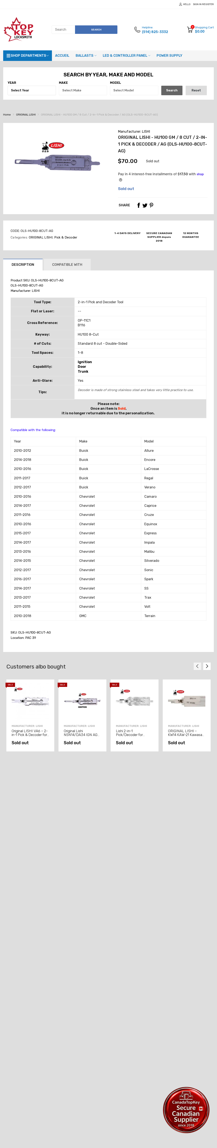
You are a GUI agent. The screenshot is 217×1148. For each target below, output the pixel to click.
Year (12, 83)
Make (63, 83)
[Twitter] (144, 205)
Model (115, 83)
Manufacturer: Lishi (131, 726)
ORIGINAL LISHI (40, 237)
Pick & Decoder (65, 237)
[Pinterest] (151, 205)
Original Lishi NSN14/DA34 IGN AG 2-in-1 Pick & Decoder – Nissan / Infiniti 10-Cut (82, 737)
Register (208, 4)
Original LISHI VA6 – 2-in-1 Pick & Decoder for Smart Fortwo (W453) (30, 735)
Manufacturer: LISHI (134, 132)
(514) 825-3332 (155, 32)
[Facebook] (138, 205)
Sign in (197, 4)
